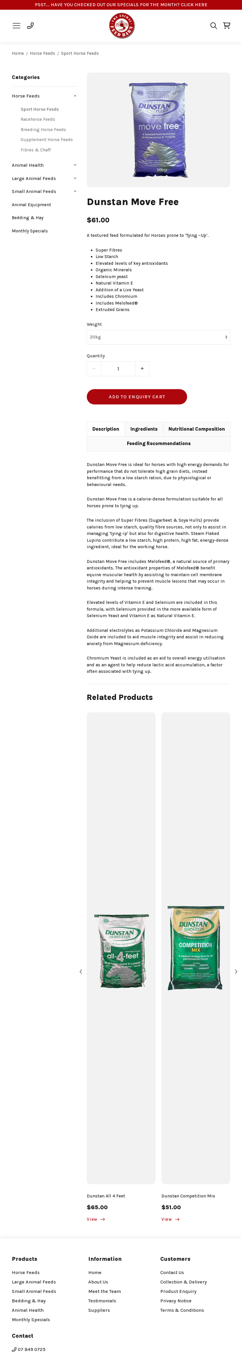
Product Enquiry (178, 1291)
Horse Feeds (42, 53)
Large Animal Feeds (34, 1282)
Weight (94, 324)
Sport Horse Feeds (80, 53)
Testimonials (102, 1301)
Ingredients (144, 429)
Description (105, 429)
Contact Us (172, 1272)
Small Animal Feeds (34, 1291)
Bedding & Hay (27, 217)
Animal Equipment (31, 204)
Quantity (96, 356)
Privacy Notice (176, 1301)
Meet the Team (104, 1291)
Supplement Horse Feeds (47, 139)
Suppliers (99, 1310)
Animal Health (28, 1310)
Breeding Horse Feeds (43, 129)
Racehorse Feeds (38, 119)
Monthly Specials (30, 231)
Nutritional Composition (197, 429)
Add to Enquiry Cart (137, 396)
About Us (98, 1282)
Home (18, 53)
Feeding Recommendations (159, 443)
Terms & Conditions (182, 1310)
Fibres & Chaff (36, 150)
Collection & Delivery (183, 1282)
